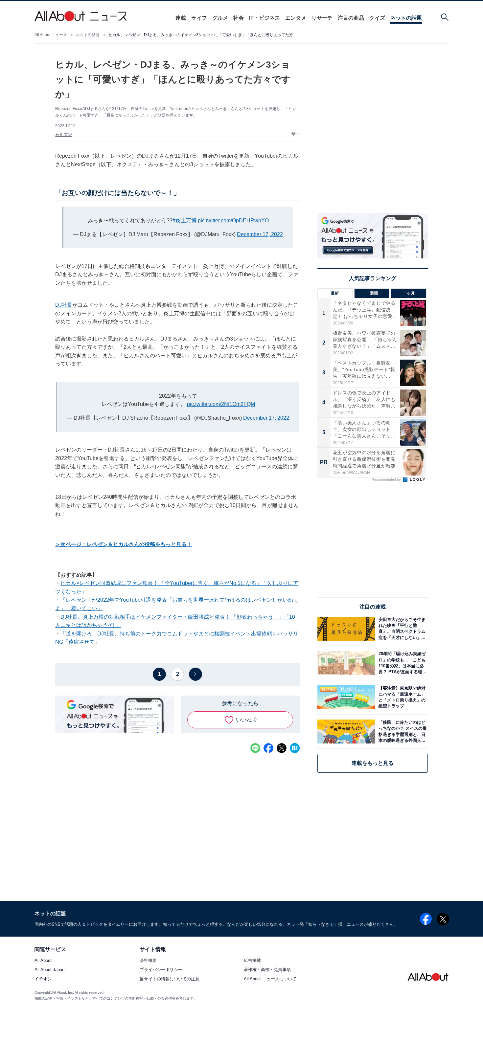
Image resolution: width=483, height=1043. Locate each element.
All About (43, 960)
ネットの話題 (406, 18)
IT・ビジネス (264, 18)
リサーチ (322, 18)
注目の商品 (351, 18)
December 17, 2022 (260, 234)
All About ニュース (50, 35)
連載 (180, 18)
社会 (238, 18)
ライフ (199, 18)
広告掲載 (252, 960)
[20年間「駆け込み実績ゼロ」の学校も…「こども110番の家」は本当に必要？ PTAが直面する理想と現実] (401, 663)
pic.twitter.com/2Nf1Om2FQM (221, 404)
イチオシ (43, 979)
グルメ (220, 18)
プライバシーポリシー (161, 969)
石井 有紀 (63, 134)
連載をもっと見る (373, 763)
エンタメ (295, 18)
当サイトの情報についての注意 (169, 979)
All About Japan (49, 969)
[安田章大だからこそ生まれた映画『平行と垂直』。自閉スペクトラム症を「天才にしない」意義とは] (401, 629)
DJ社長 (63, 305)
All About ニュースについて (270, 979)
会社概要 (148, 960)
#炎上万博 (184, 220)
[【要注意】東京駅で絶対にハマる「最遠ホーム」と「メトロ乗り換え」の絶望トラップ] (401, 697)
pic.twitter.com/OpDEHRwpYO (233, 220)
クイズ (377, 18)
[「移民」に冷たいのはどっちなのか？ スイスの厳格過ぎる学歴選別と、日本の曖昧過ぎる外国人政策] (401, 731)
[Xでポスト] (282, 748)
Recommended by (387, 479)
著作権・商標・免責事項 (267, 969)
